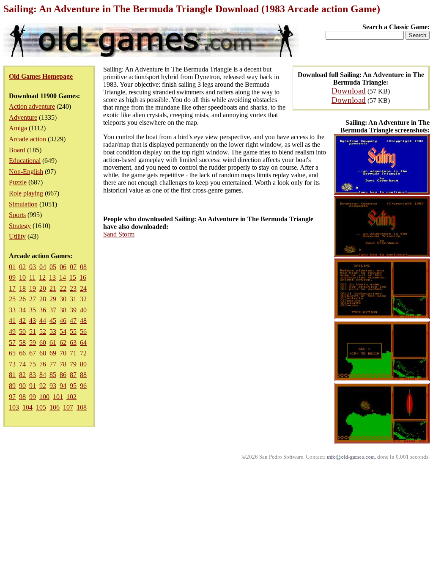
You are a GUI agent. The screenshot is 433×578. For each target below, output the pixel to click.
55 (73, 331)
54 (63, 331)
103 (14, 407)
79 (73, 364)
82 (22, 374)
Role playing (26, 193)
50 (22, 331)
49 (12, 331)
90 (22, 385)
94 (63, 385)
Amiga (18, 128)
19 (32, 288)
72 (83, 353)
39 (73, 310)
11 (32, 277)
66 (22, 353)
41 (12, 320)
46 (63, 320)
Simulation (23, 204)
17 (12, 288)
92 (42, 385)
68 (42, 353)
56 (83, 331)
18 (22, 288)
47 (73, 320)
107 (68, 407)
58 (22, 342)
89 (12, 385)
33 (12, 310)
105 (41, 407)
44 (42, 320)
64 (83, 342)
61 (52, 342)
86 (63, 374)
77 (52, 364)
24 (83, 288)
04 (42, 266)
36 (42, 310)
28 (42, 299)
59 (32, 342)
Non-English (26, 171)
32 (83, 299)
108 (82, 407)
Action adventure (32, 106)
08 (83, 266)
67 (32, 353)
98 (22, 396)
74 (22, 364)
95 (73, 385)
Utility (17, 236)
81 (12, 374)
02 (22, 266)
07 (73, 266)
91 (32, 385)
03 (32, 266)
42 (22, 320)
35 (32, 310)
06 (63, 266)
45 (52, 320)
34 (22, 310)
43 (32, 320)
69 (52, 353)
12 (42, 277)
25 (12, 299)
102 (71, 396)
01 (12, 266)
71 (73, 353)
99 (32, 396)
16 (82, 277)
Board (17, 150)
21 (52, 288)
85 (52, 374)
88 (83, 374)
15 (72, 277)
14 (62, 277)
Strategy (20, 225)
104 (27, 407)
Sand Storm (118, 234)
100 (44, 396)
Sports (17, 214)
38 (63, 310)
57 (12, 342)
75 (32, 364)
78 (63, 364)
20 (42, 288)
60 (42, 342)
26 (22, 299)
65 (12, 353)
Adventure (23, 117)
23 (73, 288)
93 (52, 385)
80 (83, 364)
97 (12, 396)
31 (73, 299)
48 (83, 320)
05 (52, 266)
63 (73, 342)
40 (83, 310)
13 (52, 277)
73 (12, 364)
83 (32, 374)
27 (32, 299)
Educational (25, 160)
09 (12, 277)
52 (42, 331)
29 (52, 299)
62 (63, 342)
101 (58, 396)
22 (63, 288)
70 (63, 353)
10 (22, 277)
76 (42, 364)
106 (54, 407)
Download (349, 90)
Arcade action (27, 139)
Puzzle (18, 182)
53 (52, 331)
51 (32, 331)
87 (73, 374)
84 (42, 374)
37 (52, 310)
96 (83, 385)
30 (63, 299)
